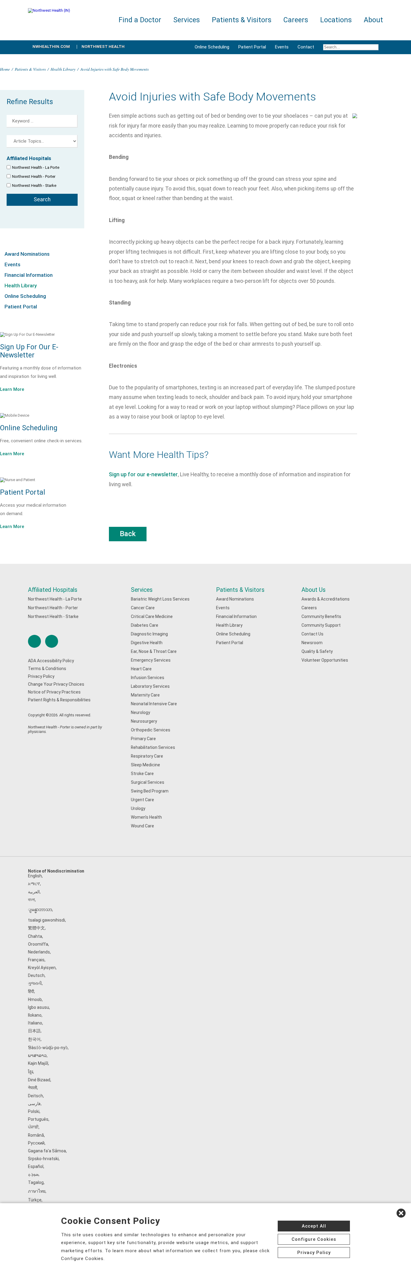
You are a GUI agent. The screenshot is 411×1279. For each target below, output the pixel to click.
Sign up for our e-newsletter (143, 474)
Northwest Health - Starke (34, 185)
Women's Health (146, 817)
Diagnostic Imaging (149, 634)
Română (36, 1135)
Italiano (35, 1023)
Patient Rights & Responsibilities (59, 699)
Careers (309, 607)
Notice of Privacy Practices (54, 692)
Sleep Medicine (145, 764)
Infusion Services (147, 677)
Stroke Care (142, 773)
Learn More (12, 389)
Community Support (321, 625)
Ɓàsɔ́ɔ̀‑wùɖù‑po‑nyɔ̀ (48, 1047)
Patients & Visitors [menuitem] (241, 20)
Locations (336, 20)
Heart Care (141, 668)
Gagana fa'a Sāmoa (47, 1150)
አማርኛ (34, 883)
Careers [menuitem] (295, 20)
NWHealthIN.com (51, 46)
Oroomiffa (38, 944)
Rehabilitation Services (153, 747)
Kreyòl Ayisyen (42, 967)
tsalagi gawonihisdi (46, 920)
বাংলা (31, 899)
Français (36, 959)
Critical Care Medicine (152, 616)
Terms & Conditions (47, 668)
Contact (306, 47)
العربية (34, 891)
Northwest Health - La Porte (35, 167)
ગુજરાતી (35, 983)
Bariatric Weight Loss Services (160, 599)
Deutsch (36, 975)
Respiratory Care (147, 756)
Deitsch (35, 1095)
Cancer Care (143, 607)
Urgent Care (142, 799)
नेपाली (32, 1087)
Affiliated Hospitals (52, 589)
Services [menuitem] (186, 20)
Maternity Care (145, 695)
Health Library (63, 69)
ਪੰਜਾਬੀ (33, 1127)
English (35, 875)
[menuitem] (351, 47)
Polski (33, 1111)
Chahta (35, 936)
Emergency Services (151, 660)
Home (5, 69)
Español (35, 1166)
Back (128, 534)
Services (142, 589)
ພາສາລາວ (37, 1055)
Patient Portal (252, 47)
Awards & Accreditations (325, 599)
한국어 (34, 1039)
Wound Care (142, 825)
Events (282, 47)
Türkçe (35, 1199)
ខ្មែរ (30, 1071)
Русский (36, 1143)
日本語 (34, 1030)
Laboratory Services (150, 686)
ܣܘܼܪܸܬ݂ (33, 1174)
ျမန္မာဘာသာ (40, 909)
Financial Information (29, 275)
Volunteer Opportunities (324, 660)
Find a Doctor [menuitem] (140, 20)
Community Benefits (321, 616)
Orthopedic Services (150, 730)
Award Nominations (27, 254)
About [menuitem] (373, 20)
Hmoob (35, 999)
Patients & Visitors (30, 69)
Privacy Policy (41, 676)
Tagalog (36, 1182)
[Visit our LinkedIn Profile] (51, 641)
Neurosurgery (144, 721)
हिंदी (31, 991)
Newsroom (312, 642)
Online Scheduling (212, 47)
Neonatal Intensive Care (154, 703)
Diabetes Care (144, 625)
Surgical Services (147, 782)
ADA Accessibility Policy (51, 660)
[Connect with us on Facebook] (34, 641)
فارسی (34, 1103)
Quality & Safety (317, 651)
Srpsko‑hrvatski (43, 1158)
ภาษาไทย (36, 1191)
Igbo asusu (38, 1007)
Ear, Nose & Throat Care (154, 651)
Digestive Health (146, 642)
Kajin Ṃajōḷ (38, 1063)
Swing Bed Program (149, 791)
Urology (138, 808)
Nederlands (39, 952)
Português (38, 1119)
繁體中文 (36, 927)
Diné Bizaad (39, 1079)
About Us (313, 589)
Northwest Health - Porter (33, 176)
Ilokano (35, 1015)
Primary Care (143, 738)
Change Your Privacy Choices (56, 684)
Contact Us (312, 634)
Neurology (140, 712)
